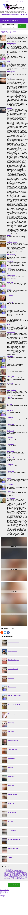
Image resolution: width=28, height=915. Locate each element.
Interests (2, 895)
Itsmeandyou (12, 714)
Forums (2, 894)
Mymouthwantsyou (14, 839)
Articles (2, 896)
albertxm (9, 235)
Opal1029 (11, 785)
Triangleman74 (12, 749)
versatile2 (9, 268)
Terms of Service (4, 890)
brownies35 (10, 282)
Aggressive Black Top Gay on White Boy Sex (13, 870)
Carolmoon (10, 295)
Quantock (9, 369)
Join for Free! (20, 1)
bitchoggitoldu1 (11, 390)
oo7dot (9, 78)
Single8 (10, 767)
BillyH (8, 324)
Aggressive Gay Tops (8, 869)
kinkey (9, 289)
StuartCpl (11, 732)
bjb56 (8, 61)
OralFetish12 (10, 417)
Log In (7, 1)
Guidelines (3, 891)
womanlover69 (11, 275)
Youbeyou (10, 383)
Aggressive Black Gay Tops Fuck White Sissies (13, 871)
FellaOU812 (11, 758)
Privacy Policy (4, 892)
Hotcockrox (10, 317)
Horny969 (9, 397)
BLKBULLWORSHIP (14, 696)
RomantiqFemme (11, 43)
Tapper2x (11, 857)
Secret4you (10, 404)
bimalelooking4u (13, 660)
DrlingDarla (10, 410)
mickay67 (9, 108)
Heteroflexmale (13, 848)
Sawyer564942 (12, 651)
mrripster (11, 678)
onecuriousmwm (13, 642)
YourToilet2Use (11, 498)
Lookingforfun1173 (14, 705)
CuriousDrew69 (13, 669)
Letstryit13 (10, 491)
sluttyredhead (11, 71)
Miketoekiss (10, 356)
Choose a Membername (8, 24)
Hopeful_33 (10, 36)
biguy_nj (11, 803)
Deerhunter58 (12, 794)
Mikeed (10, 821)
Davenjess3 (10, 302)
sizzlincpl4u (12, 812)
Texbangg (11, 723)
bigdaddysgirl (11, 254)
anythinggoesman (12, 242)
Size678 (9, 363)
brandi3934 (10, 261)
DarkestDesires (11, 332)
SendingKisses (11, 54)
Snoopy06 (10, 484)
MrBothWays (10, 309)
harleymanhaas (13, 740)
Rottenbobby (12, 687)
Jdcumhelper (12, 830)
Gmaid (9, 478)
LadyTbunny (10, 376)
